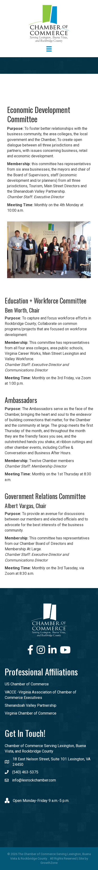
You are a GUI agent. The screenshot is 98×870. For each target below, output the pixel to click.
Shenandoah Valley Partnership (30, 705)
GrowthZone (49, 863)
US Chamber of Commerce (27, 684)
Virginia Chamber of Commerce (30, 713)
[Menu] (49, 49)
